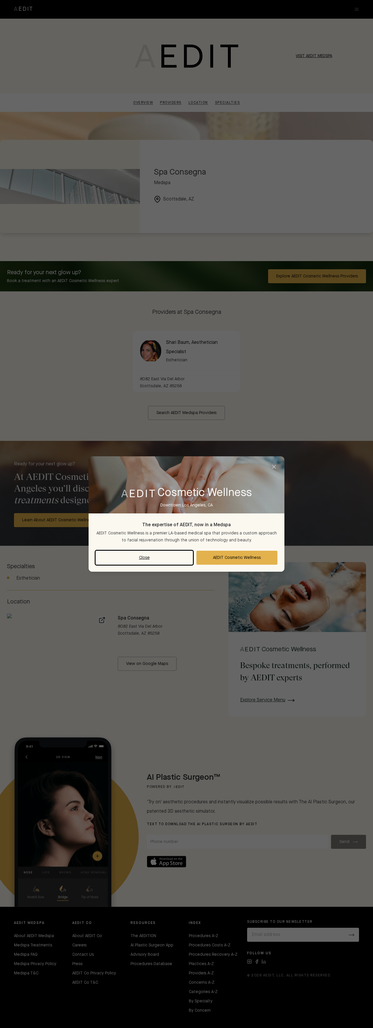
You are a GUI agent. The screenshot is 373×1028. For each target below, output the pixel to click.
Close (144, 558)
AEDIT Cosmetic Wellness (237, 558)
